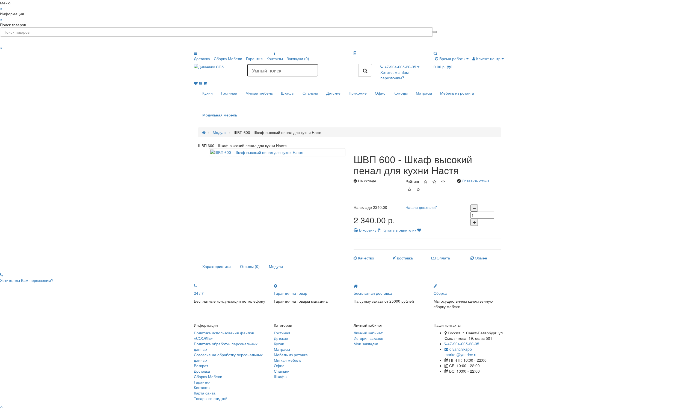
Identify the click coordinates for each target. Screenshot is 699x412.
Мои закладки (366, 343)
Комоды (400, 93)
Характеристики (216, 266)
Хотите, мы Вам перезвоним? (394, 74)
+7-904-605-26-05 (463, 343)
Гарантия (254, 58)
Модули (276, 266)
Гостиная (229, 93)
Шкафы (287, 93)
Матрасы (424, 93)
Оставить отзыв (475, 180)
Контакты (274, 58)
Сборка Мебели (228, 58)
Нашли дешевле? (421, 207)
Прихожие (358, 93)
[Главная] (204, 132)
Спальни (310, 93)
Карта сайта (204, 393)
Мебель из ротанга (457, 93)
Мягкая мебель (259, 93)
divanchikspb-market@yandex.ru (461, 351)
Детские (333, 93)
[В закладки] (419, 230)
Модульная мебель (219, 115)
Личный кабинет (368, 332)
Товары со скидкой (210, 398)
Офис (380, 93)
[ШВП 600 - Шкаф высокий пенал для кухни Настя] (277, 152)
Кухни (207, 93)
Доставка (202, 58)
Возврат (201, 365)
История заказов (368, 338)
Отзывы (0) (250, 266)
